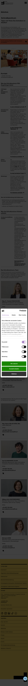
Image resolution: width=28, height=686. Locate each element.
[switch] (24, 347)
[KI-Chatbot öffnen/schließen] (25, 679)
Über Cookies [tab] (22, 315)
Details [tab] (14, 315)
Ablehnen (14, 374)
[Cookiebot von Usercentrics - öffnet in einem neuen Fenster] (19, 311)
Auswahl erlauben (14, 368)
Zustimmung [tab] (5, 315)
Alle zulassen (14, 363)
